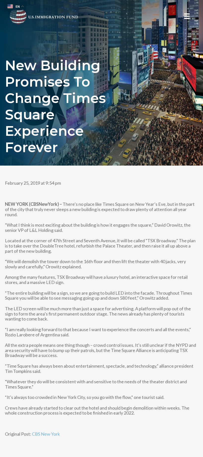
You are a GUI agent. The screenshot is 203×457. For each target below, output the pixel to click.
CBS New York (46, 434)
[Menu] (187, 16)
